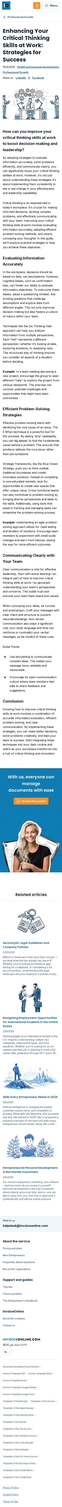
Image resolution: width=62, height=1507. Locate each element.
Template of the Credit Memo (18, 1470)
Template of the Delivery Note (18, 1415)
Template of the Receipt (15, 1401)
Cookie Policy (11, 1494)
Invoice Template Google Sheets (19, 1387)
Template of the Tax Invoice (17, 1429)
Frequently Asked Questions (19, 1262)
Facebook (38, 77)
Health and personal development (38, 66)
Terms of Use (10, 1501)
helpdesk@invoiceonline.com (25, 1226)
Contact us (9, 1325)
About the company (14, 1318)
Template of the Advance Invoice (20, 1435)
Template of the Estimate (15, 1449)
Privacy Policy (11, 1487)
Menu (54, 5)
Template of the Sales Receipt (18, 1408)
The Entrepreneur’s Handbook (20, 1300)
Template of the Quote (14, 1422)
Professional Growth (20, 17)
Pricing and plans (12, 1248)
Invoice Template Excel (15, 1380)
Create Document (34, 801)
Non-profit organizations (16, 1269)
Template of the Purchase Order (19, 1463)
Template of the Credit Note (17, 1477)
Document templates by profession (21, 1366)
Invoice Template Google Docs (18, 1394)
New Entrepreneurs (14, 1255)
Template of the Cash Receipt (18, 1442)
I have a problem (12, 1293)
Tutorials (7, 1286)
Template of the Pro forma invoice (20, 1456)
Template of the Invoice (43, 1401)
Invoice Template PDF (14, 1373)
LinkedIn (21, 77)
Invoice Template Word (40, 1373)
